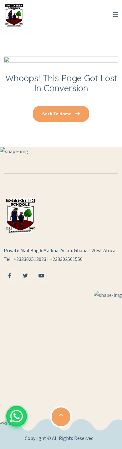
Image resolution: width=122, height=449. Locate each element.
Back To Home (57, 114)
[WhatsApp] (16, 416)
